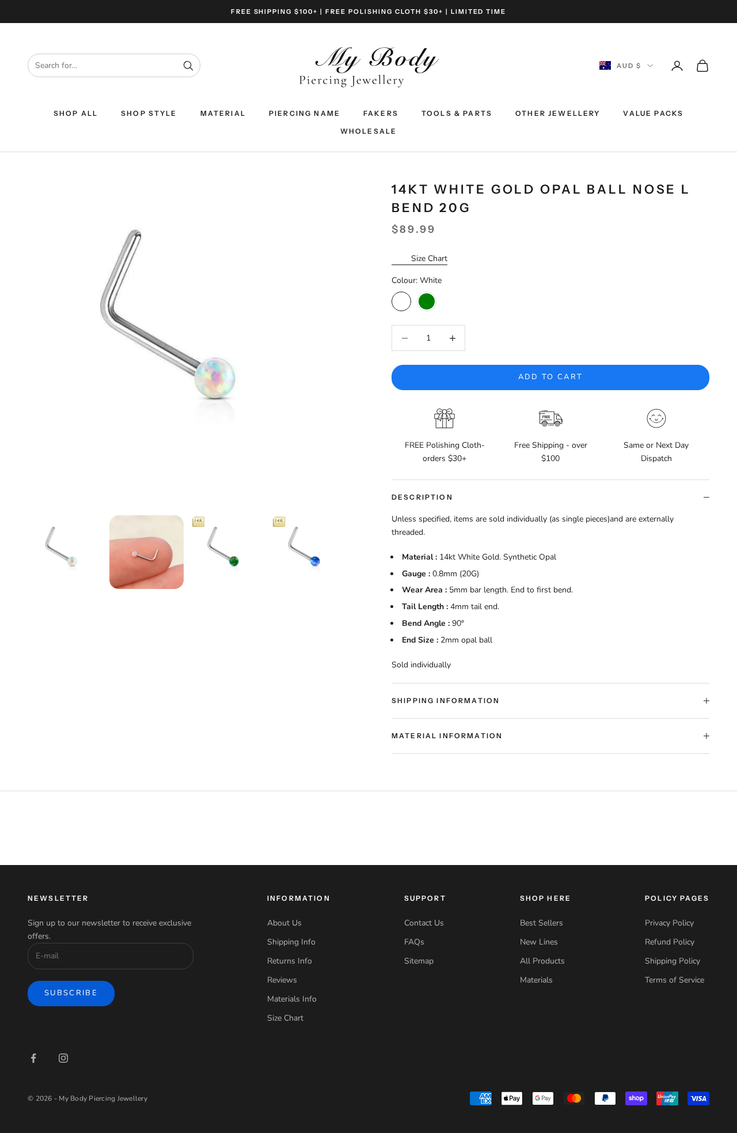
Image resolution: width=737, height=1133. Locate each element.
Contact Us (424, 922)
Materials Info (292, 999)
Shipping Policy (672, 961)
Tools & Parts (456, 113)
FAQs (414, 941)
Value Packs (653, 113)
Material (223, 113)
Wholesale (368, 131)
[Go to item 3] (227, 552)
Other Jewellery (557, 113)
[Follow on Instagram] (63, 1058)
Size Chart (429, 258)
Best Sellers (541, 922)
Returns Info (289, 961)
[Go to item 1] (65, 552)
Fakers (380, 113)
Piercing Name (304, 113)
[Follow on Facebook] (33, 1058)
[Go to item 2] (146, 552)
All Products (542, 961)
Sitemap (419, 961)
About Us (284, 922)
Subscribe (71, 993)
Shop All (76, 113)
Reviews (282, 980)
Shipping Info (291, 941)
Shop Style (149, 113)
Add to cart (550, 377)
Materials (536, 980)
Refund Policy (669, 941)
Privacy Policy (669, 922)
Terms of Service (674, 980)
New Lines (539, 941)
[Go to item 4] (308, 552)
